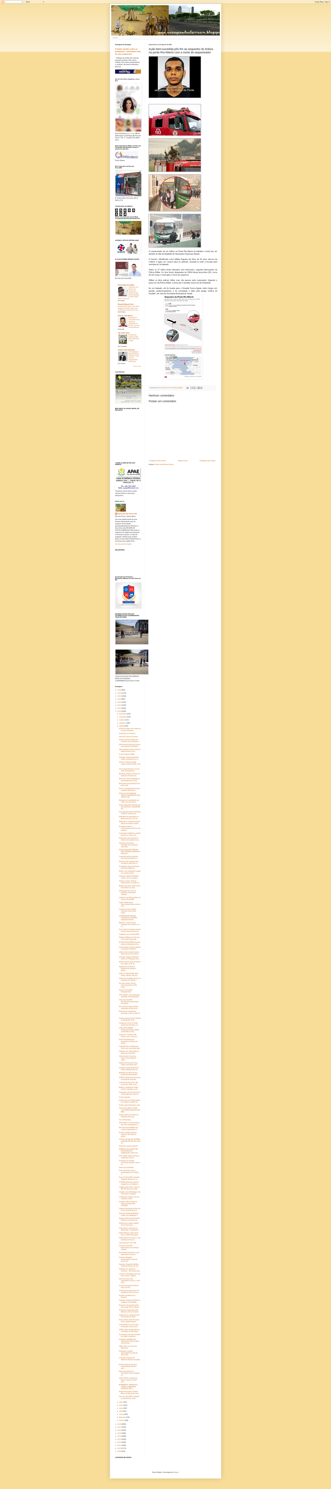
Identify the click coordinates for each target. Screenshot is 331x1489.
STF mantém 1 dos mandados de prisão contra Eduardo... (129, 996)
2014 (119, 1436)
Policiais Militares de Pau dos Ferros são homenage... (129, 938)
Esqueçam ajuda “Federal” (128, 1146)
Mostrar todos (137, 366)
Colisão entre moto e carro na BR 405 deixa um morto (129, 1188)
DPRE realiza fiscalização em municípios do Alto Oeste (129, 1330)
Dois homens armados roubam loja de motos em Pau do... (130, 930)
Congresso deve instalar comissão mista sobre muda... (127, 911)
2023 (119, 699)
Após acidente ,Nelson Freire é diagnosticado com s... (130, 750)
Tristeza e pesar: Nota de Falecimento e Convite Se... (129, 882)
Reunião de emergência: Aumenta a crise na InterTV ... (129, 1013)
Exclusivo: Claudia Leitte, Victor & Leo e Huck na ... (128, 1035)
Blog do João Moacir (125, 316)
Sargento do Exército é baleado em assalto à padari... (127, 968)
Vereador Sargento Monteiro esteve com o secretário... (129, 877)
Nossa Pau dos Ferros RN (127, 514)
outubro (122, 720)
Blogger (176, 1472)
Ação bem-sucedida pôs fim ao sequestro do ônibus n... (130, 979)
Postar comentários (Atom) (164, 464)
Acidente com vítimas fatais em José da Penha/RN (130, 898)
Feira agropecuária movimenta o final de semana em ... (130, 813)
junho (121, 1405)
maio (121, 1408)
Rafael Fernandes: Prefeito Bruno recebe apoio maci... (129, 1392)
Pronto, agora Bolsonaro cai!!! (129, 1105)
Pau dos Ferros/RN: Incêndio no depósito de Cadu (129, 1397)
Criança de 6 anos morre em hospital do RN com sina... (129, 1291)
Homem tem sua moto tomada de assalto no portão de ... (129, 1101)
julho (121, 1402)
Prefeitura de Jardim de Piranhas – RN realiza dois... (130, 1270)
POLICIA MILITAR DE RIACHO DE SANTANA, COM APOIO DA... (129, 807)
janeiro (122, 1420)
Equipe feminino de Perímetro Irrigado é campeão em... (129, 1219)
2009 (119, 1451)
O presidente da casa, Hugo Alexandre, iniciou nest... (129, 1325)
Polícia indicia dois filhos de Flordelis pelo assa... (128, 1116)
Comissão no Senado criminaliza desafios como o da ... (129, 1162)
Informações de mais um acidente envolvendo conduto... (127, 892)
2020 (119, 708)
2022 (119, 702)
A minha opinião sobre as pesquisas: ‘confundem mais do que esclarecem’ (128, 51)
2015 (119, 1433)
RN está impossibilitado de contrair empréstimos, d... (128, 1128)
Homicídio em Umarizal (127, 733)
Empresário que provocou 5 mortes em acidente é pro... (129, 839)
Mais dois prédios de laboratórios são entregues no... (129, 1373)
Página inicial (183, 461)
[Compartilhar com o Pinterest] (201, 387)
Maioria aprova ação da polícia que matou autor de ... (130, 962)
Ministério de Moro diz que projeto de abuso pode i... (129, 1073)
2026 (119, 690)
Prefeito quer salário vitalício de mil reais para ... (129, 1224)
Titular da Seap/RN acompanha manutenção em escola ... (128, 1001)
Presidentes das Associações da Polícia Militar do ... (129, 867)
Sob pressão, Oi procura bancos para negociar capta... (127, 1058)
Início (115, 38)
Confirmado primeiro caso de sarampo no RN (129, 1198)
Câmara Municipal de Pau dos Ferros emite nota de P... (129, 1209)
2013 (119, 1439)
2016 (119, 1430)
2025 (119, 693)
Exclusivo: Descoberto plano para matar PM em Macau (129, 1306)
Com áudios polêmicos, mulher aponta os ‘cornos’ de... (130, 834)
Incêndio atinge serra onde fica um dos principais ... (130, 729)
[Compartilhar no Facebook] (199, 387)
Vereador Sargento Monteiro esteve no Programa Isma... (129, 958)
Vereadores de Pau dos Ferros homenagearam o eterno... (129, 1093)
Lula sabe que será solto (127, 1243)
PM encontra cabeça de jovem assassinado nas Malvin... (129, 745)
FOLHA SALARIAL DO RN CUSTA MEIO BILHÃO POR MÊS (129, 1110)
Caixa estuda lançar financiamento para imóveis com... (129, 904)
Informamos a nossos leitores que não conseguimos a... (129, 1123)
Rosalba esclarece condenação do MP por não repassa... (129, 828)
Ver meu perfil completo (123, 544)
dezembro (123, 714)
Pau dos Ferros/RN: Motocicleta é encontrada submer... (129, 1247)
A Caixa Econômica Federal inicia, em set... (128, 1286)
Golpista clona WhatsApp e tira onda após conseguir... (130, 1193)
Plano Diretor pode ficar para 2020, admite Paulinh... (129, 1320)
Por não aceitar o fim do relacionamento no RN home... (128, 985)
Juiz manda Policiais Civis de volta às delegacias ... (129, 770)
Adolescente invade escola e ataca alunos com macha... (129, 953)
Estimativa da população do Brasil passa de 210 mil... (128, 817)
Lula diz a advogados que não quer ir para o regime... (129, 1275)
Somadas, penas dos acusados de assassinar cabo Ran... (128, 845)
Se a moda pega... (125, 1120)
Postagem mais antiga (207, 461)
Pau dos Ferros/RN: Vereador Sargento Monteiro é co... (129, 1178)
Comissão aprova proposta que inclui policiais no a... (129, 857)
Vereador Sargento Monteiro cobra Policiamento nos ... (129, 1069)
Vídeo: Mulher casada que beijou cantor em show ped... (128, 1380)
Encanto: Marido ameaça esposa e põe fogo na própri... (128, 1134)
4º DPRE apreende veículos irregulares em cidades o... (129, 1183)
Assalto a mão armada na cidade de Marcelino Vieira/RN (128, 1203)
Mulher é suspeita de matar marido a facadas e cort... (128, 1088)
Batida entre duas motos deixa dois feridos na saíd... (129, 887)
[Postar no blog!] (194, 387)
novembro (123, 717)
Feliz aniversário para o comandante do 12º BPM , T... (129, 1172)
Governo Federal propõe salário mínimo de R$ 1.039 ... (129, 764)
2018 (119, 1424)
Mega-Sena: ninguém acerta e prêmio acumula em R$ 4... (129, 822)
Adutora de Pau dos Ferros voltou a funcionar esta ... (128, 1064)
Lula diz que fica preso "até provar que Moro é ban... (128, 1083)
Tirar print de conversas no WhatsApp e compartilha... (129, 1229)
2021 (119, 705)
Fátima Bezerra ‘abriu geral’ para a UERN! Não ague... (129, 1234)
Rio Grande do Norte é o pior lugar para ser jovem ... (129, 1253)
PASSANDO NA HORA (126, 285)
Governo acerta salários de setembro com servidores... (129, 740)
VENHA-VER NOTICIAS (126, 350)
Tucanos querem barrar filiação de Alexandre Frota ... (130, 1019)
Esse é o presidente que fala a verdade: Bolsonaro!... (129, 789)
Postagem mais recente (157, 461)
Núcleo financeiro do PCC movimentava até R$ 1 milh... (128, 1366)
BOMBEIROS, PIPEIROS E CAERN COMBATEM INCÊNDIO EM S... (128, 1386)
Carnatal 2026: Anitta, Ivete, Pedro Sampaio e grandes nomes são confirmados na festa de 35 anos (128, 308)
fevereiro (122, 1417)
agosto (121, 726)
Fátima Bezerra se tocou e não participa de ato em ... (129, 1239)
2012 (119, 1442)
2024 (119, 696)
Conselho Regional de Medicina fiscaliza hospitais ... (129, 1359)
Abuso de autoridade (126, 1167)
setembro (122, 723)
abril (121, 1411)
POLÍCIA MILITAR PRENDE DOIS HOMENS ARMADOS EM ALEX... (129, 851)
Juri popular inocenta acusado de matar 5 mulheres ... (129, 1335)
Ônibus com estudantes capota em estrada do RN (130, 872)
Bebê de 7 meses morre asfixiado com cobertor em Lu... (129, 924)
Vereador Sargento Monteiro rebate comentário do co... (129, 758)
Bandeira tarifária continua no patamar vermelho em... (129, 774)
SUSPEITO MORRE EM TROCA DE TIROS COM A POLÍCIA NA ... (129, 1341)
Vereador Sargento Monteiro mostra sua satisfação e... (129, 1214)
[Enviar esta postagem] (187, 387)
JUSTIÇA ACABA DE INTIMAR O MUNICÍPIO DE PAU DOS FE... (129, 1141)
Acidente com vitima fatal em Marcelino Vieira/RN (129, 1052)
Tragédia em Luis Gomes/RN (129, 934)
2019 (119, 711)
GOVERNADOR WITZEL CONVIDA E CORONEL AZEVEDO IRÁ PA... (128, 918)
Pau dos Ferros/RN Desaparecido (125, 991)
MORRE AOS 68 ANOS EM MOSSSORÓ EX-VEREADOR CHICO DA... (129, 1151)
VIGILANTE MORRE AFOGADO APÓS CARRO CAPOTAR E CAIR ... (129, 1030)
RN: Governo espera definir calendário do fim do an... (129, 1007)
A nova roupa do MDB (126, 754)
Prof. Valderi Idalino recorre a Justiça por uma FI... (129, 1157)
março (121, 1414)
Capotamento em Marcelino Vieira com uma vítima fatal (129, 1047)
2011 (119, 1445)
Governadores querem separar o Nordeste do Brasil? (130, 948)
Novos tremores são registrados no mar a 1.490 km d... (129, 1281)
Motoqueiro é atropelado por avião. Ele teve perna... (129, 801)
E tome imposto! (124, 1097)
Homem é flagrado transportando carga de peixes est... (128, 1259)
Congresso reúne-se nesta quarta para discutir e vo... (129, 1024)
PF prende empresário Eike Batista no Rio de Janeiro (129, 1311)
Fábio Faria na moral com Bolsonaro (128, 1347)
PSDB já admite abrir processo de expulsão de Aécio (130, 1078)
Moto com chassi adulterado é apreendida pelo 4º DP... (129, 779)
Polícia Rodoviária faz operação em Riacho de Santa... (128, 1041)
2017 (119, 1427)
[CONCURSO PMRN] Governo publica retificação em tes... (129, 943)
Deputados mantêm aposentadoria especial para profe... (128, 1353)
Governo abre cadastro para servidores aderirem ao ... (129, 862)
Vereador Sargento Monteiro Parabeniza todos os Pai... (129, 1265)
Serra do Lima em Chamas (128, 737)
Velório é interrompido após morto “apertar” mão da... (128, 974)
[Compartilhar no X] (196, 387)
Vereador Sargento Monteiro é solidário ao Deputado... (129, 1301)
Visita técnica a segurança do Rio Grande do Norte (129, 1316)
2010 (119, 1448)
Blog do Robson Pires (126, 304)
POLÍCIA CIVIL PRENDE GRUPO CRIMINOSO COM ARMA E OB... (129, 795)
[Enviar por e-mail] (191, 387)
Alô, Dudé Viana (123, 333)
